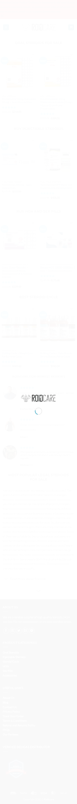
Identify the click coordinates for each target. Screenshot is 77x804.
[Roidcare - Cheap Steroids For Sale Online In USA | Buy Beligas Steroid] (38, 397)
